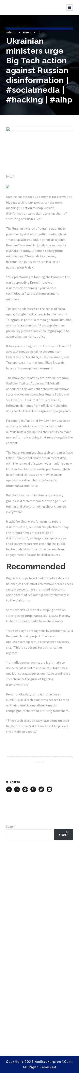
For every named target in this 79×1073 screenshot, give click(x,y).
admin (11, 32)
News (27, 32)
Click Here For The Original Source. (31, 741)
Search (10, 826)
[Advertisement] (39, 902)
